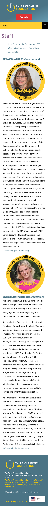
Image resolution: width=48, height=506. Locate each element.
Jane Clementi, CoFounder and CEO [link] (24, 44)
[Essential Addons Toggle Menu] (45, 25)
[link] (24, 7)
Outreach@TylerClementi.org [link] (16, 250)
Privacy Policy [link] (10, 501)
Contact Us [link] (22, 501)
